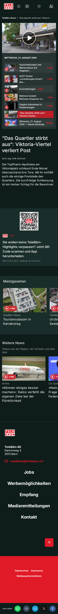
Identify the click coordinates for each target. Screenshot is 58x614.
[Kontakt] (51, 6)
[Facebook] (52, 609)
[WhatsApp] (18, 609)
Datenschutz (21, 570)
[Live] (27, 6)
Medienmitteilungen (29, 505)
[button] (26, 609)
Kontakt (29, 517)
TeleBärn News (9, 18)
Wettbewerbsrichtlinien (29, 576)
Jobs (29, 472)
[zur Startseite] (9, 6)
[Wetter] (39, 6)
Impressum (37, 570)
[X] (44, 609)
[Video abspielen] (29, 38)
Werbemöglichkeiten (29, 483)
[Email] (35, 609)
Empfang (29, 494)
